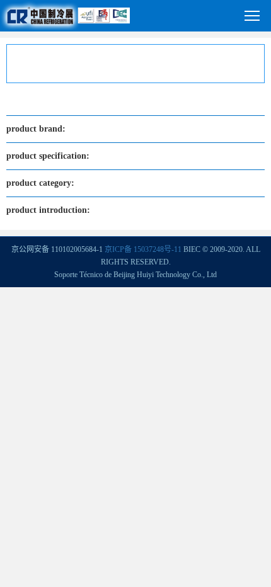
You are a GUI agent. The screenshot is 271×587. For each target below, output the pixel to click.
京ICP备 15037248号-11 (143, 249)
